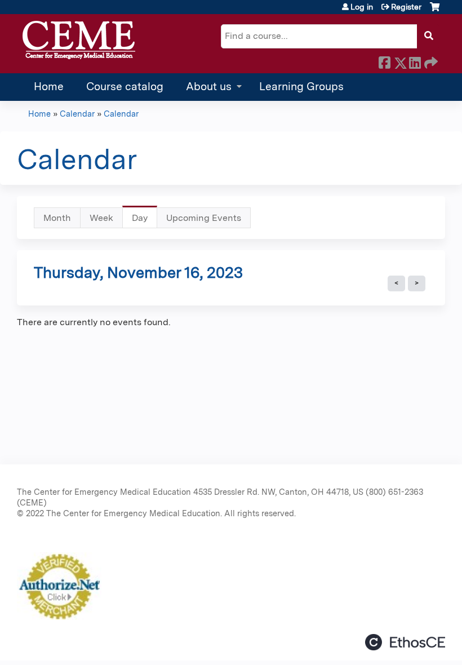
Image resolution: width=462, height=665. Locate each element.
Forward (430, 61)
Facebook (384, 61)
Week (101, 217)
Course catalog (124, 86)
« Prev (396, 283)
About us (209, 86)
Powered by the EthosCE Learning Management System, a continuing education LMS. (405, 642)
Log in (361, 7)
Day (144, 220)
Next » (416, 283)
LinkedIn (414, 61)
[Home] (79, 40)
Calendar (77, 113)
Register (406, 7)
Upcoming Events (203, 217)
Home (49, 86)
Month (57, 217)
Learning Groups (301, 86)
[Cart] (434, 11)
